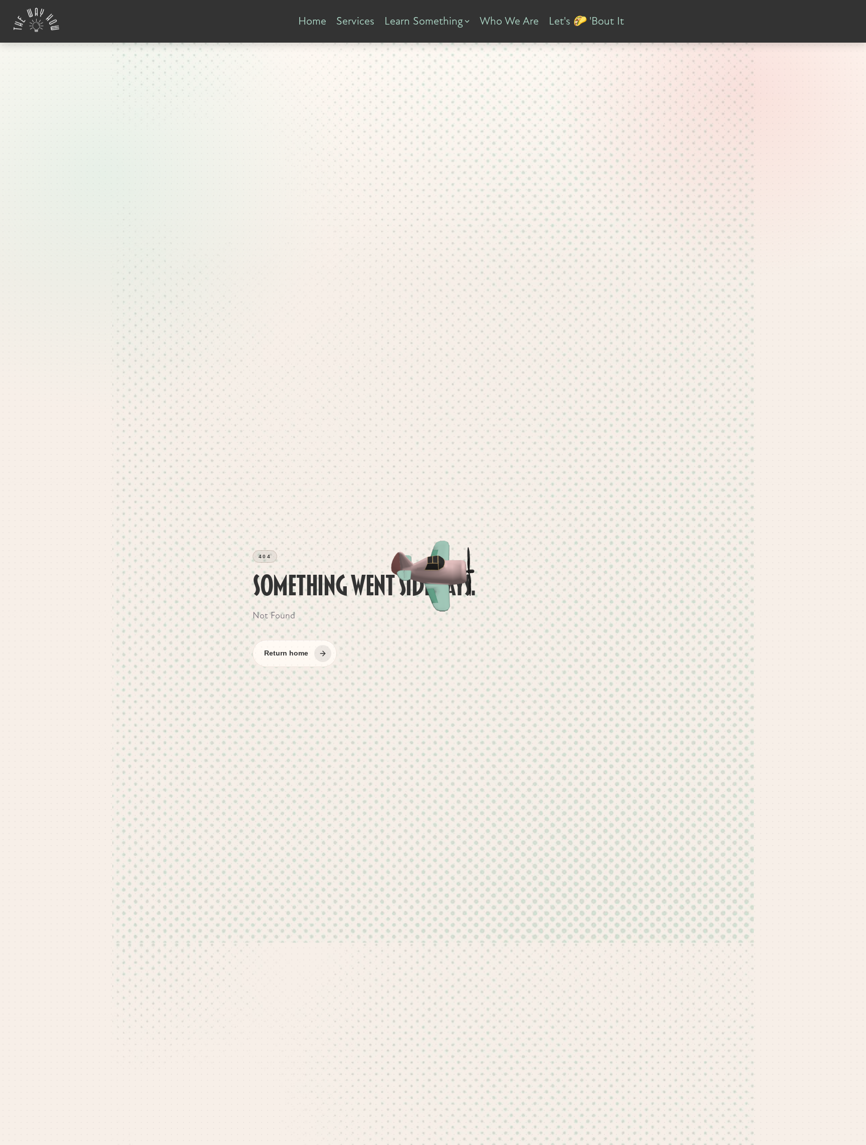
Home (312, 21)
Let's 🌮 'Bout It (586, 21)
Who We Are (509, 21)
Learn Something (423, 21)
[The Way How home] (36, 20)
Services (355, 21)
